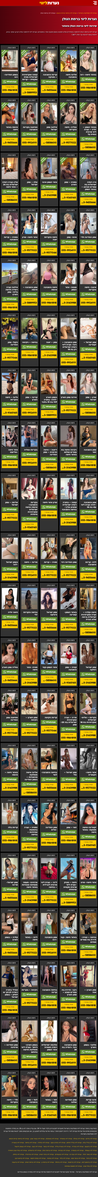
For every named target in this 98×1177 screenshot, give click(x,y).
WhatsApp (90, 79)
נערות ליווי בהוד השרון (46, 1154)
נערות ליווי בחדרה (43, 1143)
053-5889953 (29, 92)
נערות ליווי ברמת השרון (32, 1162)
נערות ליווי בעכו (37, 1146)
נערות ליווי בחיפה (30, 1143)
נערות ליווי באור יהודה (90, 1154)
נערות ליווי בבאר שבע (37, 1139)
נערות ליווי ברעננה (18, 1162)
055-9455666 (48, 90)
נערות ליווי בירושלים (34, 1150)
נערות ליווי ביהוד (91, 1158)
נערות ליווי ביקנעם (91, 1146)
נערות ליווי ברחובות (74, 1162)
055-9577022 (68, 142)
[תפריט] (95, 3)
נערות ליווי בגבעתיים (61, 1154)
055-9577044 (48, 252)
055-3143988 (48, 195)
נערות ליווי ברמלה (61, 1162)
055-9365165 (68, 197)
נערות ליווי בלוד (65, 1158)
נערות (49, 3)
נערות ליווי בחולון (18, 1154)
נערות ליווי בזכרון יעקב (58, 1143)
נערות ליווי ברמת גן (47, 1162)
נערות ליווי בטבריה (18, 1143)
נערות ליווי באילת (78, 1139)
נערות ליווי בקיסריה (77, 1150)
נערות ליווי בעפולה (91, 1150)
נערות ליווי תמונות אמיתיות (73, 1166)
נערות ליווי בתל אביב (90, 1166)
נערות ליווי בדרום (91, 1139)
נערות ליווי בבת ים (76, 1154)
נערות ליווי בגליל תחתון (74, 1143)
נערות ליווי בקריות (64, 1150)
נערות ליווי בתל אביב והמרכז (17, 1150)
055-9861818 (88, 88)
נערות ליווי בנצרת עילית (63, 1146)
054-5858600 (88, 147)
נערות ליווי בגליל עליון (90, 1143)
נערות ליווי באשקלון (52, 1139)
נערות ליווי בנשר (48, 1146)
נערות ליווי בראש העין (22, 1158)
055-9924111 (29, 142)
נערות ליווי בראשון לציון (89, 1162)
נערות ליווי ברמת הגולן (49, 1150)
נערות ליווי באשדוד (66, 1139)
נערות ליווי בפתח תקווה (38, 1158)
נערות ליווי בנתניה (52, 1158)
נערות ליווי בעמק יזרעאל (23, 1146)
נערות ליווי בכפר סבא (78, 1158)
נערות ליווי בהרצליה (31, 1154)
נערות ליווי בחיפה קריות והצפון (19, 1139)
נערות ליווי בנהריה (78, 1146)
